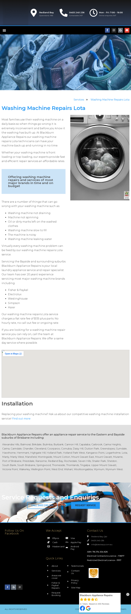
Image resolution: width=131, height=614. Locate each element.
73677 (121, 556)
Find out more (21, 418)
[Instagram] (114, 30)
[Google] (120, 30)
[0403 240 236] (64, 13)
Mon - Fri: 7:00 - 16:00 (111, 12)
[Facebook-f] (107, 30)
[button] (4, 30)
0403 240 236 (77, 12)
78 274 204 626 (100, 552)
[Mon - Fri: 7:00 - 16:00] (93, 13)
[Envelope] (127, 30)
